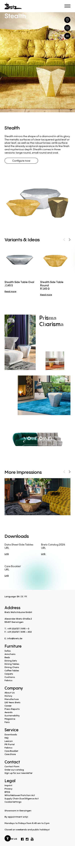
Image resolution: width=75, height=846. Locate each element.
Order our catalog (14, 769)
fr (25, 596)
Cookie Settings (13, 801)
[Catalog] (67, 28)
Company (14, 687)
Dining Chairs (12, 667)
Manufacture (12, 699)
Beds (7, 657)
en (18, 596)
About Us (10, 692)
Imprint (8, 785)
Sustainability (12, 715)
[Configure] (67, 36)
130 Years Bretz (12, 702)
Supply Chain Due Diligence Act (22, 798)
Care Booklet (11, 750)
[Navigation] (67, 6)
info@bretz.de (14, 638)
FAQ (7, 737)
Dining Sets (11, 660)
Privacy (8, 788)
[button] (8, 838)
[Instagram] (27, 839)
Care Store (10, 754)
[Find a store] (67, 20)
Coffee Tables (12, 670)
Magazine (10, 718)
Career (8, 705)
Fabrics (8, 680)
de (22, 596)
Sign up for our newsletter (18, 773)
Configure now (21, 160)
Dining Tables (12, 663)
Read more (10, 291)
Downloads (11, 734)
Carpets (9, 673)
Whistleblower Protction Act (20, 795)
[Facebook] (22, 839)
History (8, 695)
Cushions (10, 677)
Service (11, 729)
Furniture (13, 645)
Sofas (8, 650)
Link (7, 553)
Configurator (38, 447)
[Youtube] (32, 838)
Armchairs (10, 654)
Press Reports (12, 709)
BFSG (7, 791)
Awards (9, 712)
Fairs (7, 722)
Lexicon (9, 741)
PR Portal (10, 744)
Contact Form (12, 766)
